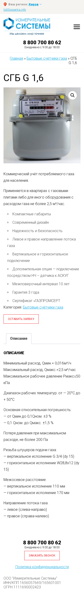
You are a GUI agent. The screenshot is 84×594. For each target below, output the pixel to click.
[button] (72, 95)
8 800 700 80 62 (42, 42)
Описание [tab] (19, 338)
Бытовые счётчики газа (43, 307)
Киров (33, 4)
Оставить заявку (21, 319)
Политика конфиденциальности (42, 567)
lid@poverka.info (15, 9)
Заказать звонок (42, 555)
